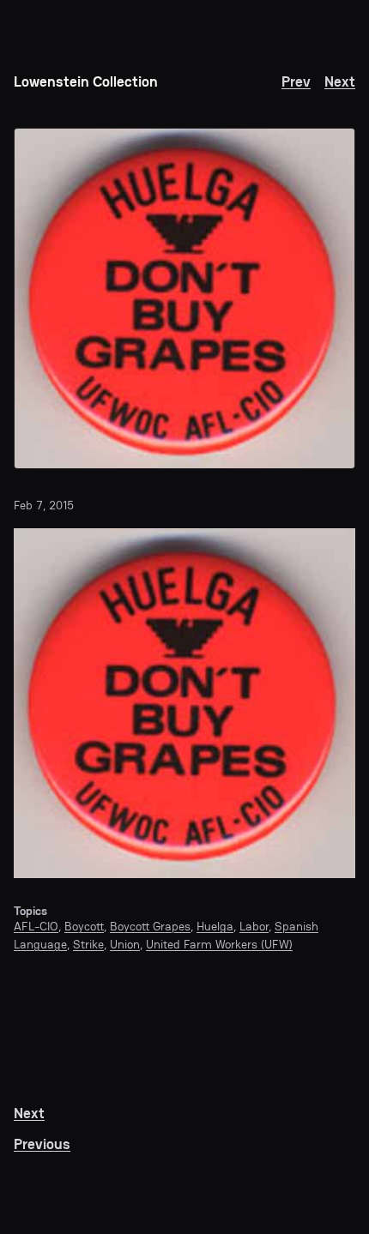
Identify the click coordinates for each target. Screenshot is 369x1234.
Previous (42, 1144)
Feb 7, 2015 (44, 505)
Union (125, 944)
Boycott (84, 926)
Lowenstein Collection (86, 82)
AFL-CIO (36, 926)
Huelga (215, 926)
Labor (254, 926)
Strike (88, 944)
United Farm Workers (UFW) (219, 944)
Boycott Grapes (150, 926)
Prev (296, 82)
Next (339, 82)
